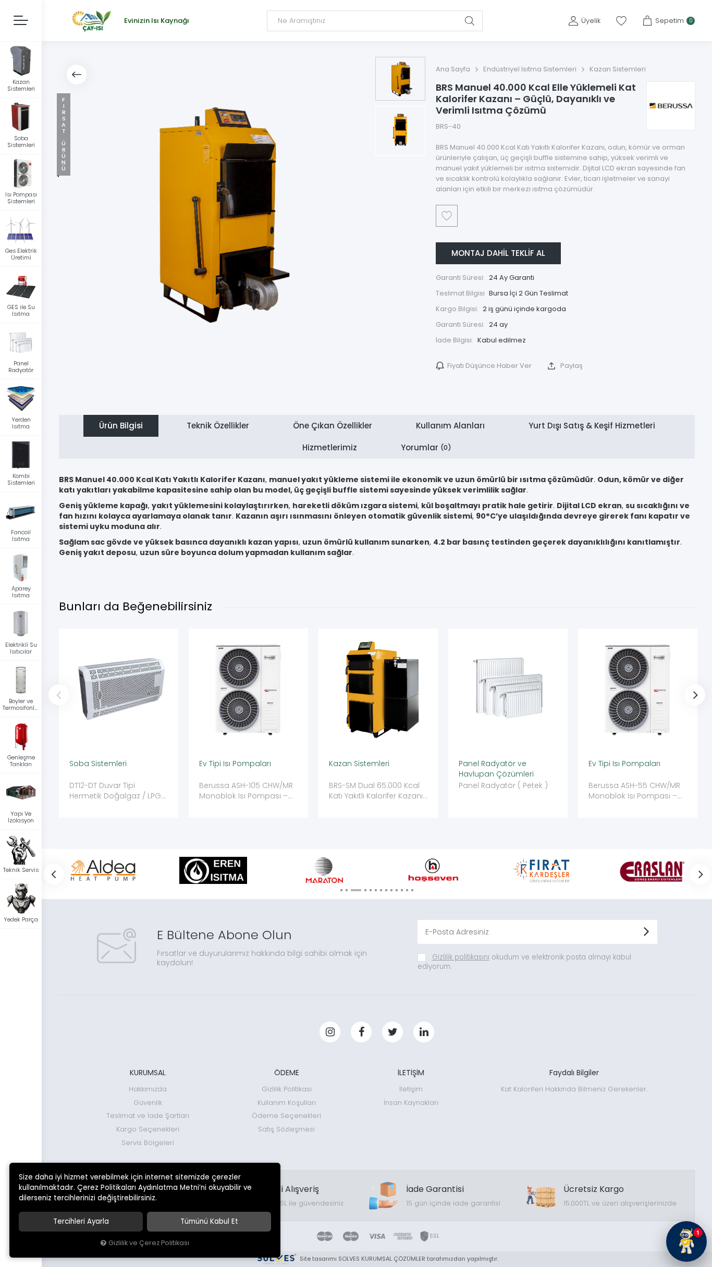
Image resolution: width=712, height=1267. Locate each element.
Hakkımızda (148, 1089)
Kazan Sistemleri (359, 763)
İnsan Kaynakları (411, 1102)
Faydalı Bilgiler (574, 1072)
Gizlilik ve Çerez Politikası (148, 1242)
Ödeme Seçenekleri (286, 1115)
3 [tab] (356, 890)
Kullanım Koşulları (286, 1102)
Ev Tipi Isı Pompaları (235, 763)
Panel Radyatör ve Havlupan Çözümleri (496, 769)
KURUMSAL (148, 1072)
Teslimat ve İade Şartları (147, 1115)
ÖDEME (286, 1072)
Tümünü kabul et (209, 1221)
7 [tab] (381, 890)
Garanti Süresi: (460, 277)
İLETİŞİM (411, 1072)
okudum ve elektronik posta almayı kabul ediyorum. (524, 962)
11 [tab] (402, 890)
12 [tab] (407, 890)
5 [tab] (371, 890)
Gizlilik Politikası (287, 1089)
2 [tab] (347, 890)
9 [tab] (391, 890)
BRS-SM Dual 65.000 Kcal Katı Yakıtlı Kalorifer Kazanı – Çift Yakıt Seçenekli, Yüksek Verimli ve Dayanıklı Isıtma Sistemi (377, 791)
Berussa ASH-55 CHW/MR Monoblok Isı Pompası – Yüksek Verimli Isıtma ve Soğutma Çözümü (634, 791)
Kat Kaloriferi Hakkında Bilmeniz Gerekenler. (574, 1089)
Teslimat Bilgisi (460, 293)
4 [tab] (365, 890)
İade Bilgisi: (454, 340)
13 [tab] (412, 890)
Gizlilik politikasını (460, 957)
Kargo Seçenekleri (147, 1129)
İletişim (411, 1089)
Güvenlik (147, 1102)
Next (694, 694)
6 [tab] (376, 890)
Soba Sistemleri (98, 763)
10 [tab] (397, 890)
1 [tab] (341, 890)
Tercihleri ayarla (81, 1221)
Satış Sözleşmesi (286, 1129)
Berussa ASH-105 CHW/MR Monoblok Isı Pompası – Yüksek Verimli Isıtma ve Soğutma (246, 791)
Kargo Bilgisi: (457, 308)
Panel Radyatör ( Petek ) (503, 785)
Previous (58, 694)
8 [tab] (386, 890)
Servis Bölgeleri (147, 1142)
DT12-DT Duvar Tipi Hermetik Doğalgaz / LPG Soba (115, 791)
